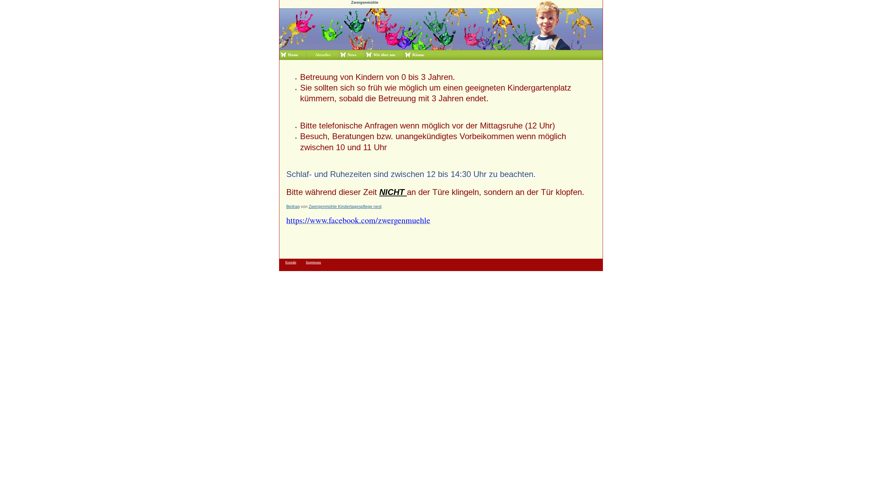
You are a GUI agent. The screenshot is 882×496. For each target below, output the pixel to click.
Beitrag (293, 206)
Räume (418, 55)
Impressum (313, 262)
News (352, 55)
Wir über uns (384, 55)
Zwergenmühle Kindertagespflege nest (345, 206)
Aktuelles (322, 55)
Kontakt (290, 262)
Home (293, 55)
